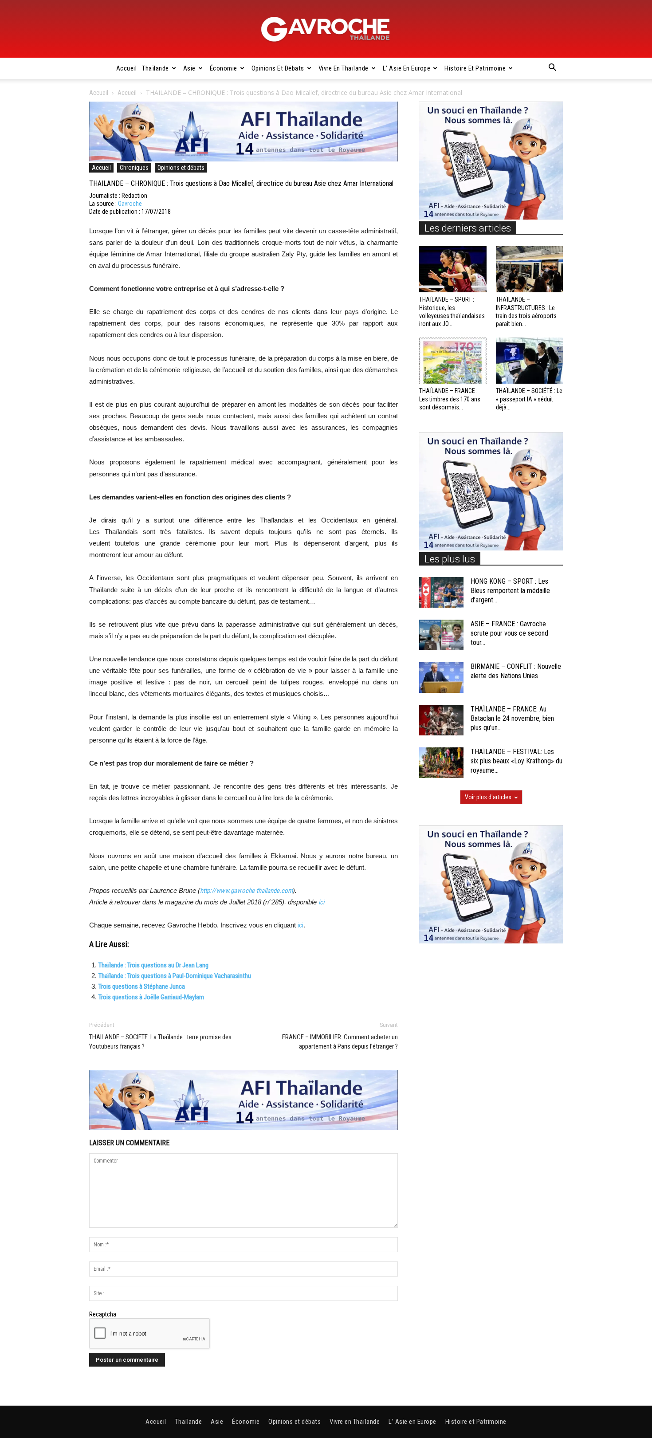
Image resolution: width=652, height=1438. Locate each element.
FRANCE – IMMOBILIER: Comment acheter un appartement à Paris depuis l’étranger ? (340, 1041)
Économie (223, 68)
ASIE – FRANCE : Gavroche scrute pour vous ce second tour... (509, 633)
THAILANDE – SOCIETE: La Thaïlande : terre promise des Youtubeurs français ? (160, 1041)
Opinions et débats (277, 68)
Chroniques (134, 167)
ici (321, 902)
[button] (552, 68)
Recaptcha (102, 1314)
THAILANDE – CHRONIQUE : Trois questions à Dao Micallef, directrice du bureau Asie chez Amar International (241, 183)
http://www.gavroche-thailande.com (246, 891)
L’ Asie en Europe (407, 68)
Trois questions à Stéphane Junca (141, 986)
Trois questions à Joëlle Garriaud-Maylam (151, 997)
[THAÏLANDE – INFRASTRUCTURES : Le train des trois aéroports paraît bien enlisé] (529, 269)
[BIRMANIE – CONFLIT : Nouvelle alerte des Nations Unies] (441, 677)
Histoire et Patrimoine (475, 68)
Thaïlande (155, 68)
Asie (189, 68)
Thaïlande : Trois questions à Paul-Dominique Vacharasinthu (174, 976)
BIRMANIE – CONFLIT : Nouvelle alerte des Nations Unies (516, 671)
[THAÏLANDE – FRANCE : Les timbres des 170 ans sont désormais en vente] (453, 361)
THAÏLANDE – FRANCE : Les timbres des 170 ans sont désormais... (449, 398)
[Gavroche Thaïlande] (326, 29)
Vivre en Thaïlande (343, 68)
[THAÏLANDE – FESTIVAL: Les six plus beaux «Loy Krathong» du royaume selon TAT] (441, 762)
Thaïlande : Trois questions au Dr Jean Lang (153, 965)
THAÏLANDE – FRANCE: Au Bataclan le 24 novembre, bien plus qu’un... (512, 718)
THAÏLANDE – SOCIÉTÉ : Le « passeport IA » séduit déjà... (529, 398)
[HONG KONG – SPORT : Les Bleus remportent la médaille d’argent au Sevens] (441, 592)
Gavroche (130, 203)
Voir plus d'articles (488, 797)
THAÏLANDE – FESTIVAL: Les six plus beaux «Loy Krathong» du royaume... (516, 760)
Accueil (126, 68)
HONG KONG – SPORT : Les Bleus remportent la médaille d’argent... (510, 590)
